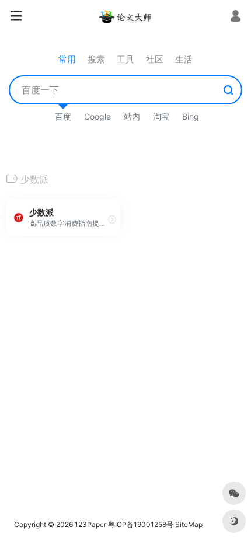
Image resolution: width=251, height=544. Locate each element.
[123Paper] (125, 16)
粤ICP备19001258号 (140, 524)
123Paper (90, 524)
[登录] (235, 17)
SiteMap (189, 524)
